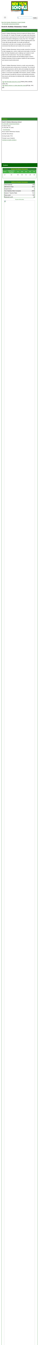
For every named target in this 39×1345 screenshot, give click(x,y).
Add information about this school (12, 81)
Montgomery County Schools (18, 22)
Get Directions (6, 129)
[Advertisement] (17, 103)
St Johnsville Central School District (10, 24)
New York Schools (6, 22)
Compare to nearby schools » (9, 140)
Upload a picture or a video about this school (15, 85)
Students (5, 165)
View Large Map (24, 163)
